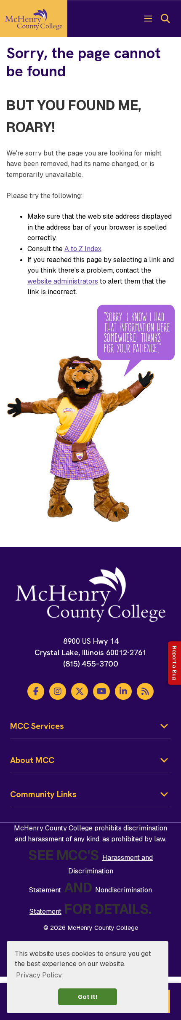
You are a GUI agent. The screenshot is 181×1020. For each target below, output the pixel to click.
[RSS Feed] (145, 691)
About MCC (32, 760)
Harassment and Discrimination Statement (91, 873)
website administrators (62, 281)
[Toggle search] (165, 18)
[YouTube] (101, 691)
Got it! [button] (87, 997)
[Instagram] (57, 691)
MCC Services (37, 725)
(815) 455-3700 (90, 664)
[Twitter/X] (79, 691)
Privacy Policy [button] (39, 975)
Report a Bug (174, 663)
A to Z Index (82, 248)
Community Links (43, 794)
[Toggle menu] (148, 18)
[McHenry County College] (33, 18)
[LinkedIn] (123, 691)
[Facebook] (35, 691)
